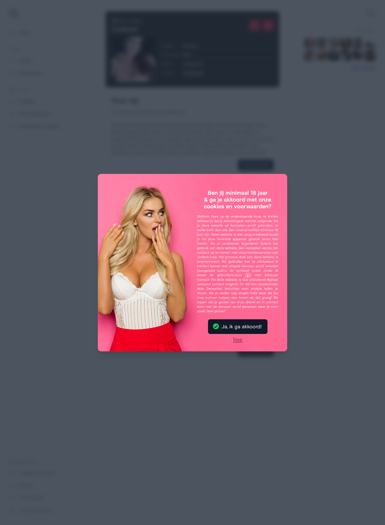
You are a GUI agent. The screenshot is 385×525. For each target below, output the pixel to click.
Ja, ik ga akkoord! (242, 327)
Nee (237, 339)
